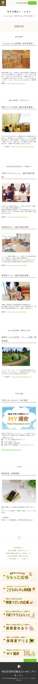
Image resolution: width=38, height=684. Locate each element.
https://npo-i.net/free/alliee (17, 312)
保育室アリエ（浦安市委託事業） (16, 275)
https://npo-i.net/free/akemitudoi (22, 146)
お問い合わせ (32, 3)
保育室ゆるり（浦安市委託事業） (16, 227)
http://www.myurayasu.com (11, 450)
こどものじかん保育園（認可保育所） (17, 43)
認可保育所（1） (19, 547)
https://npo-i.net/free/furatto (18, 217)
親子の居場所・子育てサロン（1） (19, 550)
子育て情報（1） (14, 558)
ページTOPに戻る (30, 660)
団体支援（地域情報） (11, 473)
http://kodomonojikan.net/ (16, 83)
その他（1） (25, 558)
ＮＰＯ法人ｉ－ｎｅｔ (19, 11)
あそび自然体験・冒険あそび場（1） (19, 556)
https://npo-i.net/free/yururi (17, 265)
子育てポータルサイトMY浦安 (14, 400)
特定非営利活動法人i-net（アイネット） (18, 678)
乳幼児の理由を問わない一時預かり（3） (19, 553)
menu (3, 4)
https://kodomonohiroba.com (21, 377)
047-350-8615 (22, 3)
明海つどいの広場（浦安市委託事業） (17, 107)
